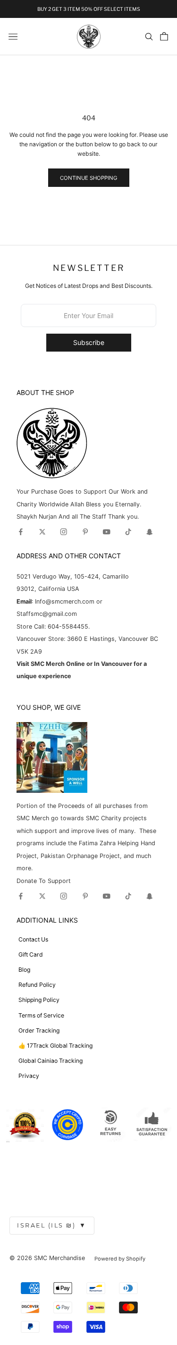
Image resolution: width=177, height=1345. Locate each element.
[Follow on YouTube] (106, 532)
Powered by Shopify (119, 1258)
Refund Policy (37, 984)
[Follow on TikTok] (128, 532)
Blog (24, 969)
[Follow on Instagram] (63, 532)
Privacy (28, 1075)
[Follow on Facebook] (21, 532)
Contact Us (33, 939)
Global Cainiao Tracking (50, 1060)
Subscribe (88, 342)
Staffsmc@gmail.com (47, 613)
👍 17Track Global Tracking (55, 1045)
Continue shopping (88, 178)
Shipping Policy (38, 999)
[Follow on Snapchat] (149, 532)
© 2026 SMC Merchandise (47, 1257)
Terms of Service (41, 1015)
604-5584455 (67, 626)
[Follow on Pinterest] (85, 532)
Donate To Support (44, 880)
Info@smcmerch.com (64, 601)
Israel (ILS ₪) (52, 1225)
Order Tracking (38, 1030)
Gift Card (30, 954)
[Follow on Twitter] (42, 532)
